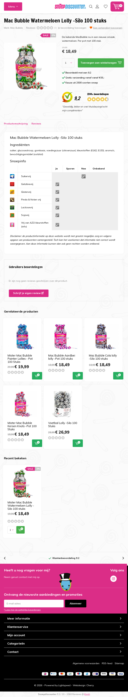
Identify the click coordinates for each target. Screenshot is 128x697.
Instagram (113, 579)
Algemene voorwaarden (86, 663)
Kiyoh (87, 694)
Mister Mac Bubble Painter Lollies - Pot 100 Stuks (20, 358)
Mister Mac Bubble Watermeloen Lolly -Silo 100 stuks (21, 505)
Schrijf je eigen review (27, 293)
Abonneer (76, 603)
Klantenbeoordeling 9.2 (65, 558)
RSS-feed (107, 663)
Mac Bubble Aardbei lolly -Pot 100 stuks (61, 357)
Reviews (36, 123)
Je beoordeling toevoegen (72, 27)
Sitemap (119, 663)
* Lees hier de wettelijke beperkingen (22, 610)
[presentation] (6, 558)
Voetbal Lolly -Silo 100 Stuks (62, 424)
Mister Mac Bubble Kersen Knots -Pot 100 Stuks (22, 426)
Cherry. (90, 685)
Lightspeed (64, 685)
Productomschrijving (16, 123)
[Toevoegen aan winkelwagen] (20, 530)
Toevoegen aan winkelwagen (37, 375)
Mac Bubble (16, 27)
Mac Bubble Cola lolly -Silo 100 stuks (103, 357)
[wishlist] (106, 6)
